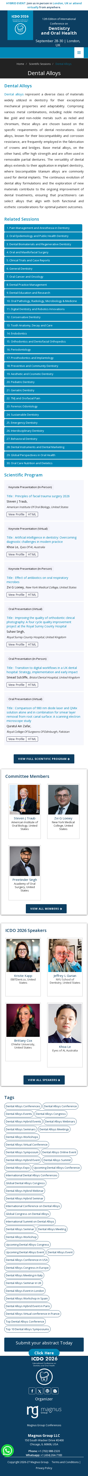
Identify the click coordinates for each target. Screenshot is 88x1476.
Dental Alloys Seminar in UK (23, 1283)
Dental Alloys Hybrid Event (23, 1160)
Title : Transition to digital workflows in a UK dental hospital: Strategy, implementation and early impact (42, 670)
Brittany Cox (23, 1040)
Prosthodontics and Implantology (30, 358)
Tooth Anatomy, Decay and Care (30, 325)
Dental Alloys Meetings (54, 1129)
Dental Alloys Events (19, 1114)
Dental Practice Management (27, 285)
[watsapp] (7, 1450)
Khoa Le (65, 1046)
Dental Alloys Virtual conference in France (33, 1314)
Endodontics (17, 333)
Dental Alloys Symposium (22, 1152)
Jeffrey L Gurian (65, 975)
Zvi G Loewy (63, 818)
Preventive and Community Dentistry (32, 366)
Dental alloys (14, 94)
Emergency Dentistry (22, 423)
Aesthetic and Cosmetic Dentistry (30, 374)
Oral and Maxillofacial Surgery (27, 252)
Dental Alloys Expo (18, 1168)
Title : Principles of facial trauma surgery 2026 (38, 496)
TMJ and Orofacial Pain (23, 398)
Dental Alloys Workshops (22, 1137)
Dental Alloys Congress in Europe (27, 1268)
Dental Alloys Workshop (21, 1237)
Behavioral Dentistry (22, 439)
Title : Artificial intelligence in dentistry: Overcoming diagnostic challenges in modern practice (41, 539)
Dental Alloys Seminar (20, 1229)
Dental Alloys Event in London (25, 1291)
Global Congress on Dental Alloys (27, 1214)
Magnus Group (39, 1462)
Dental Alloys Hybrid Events (23, 1121)
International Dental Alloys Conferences (31, 1175)
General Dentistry (19, 268)
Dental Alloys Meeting (52, 1229)
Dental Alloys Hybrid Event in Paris (28, 1306)
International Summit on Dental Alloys (30, 1221)
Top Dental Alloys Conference (25, 1321)
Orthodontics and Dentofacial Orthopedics (36, 341)
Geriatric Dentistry (20, 390)
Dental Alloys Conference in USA (27, 1260)
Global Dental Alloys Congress (25, 1183)
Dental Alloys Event (60, 1252)
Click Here (44, 1352)
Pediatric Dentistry (21, 382)
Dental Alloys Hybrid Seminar (24, 1198)
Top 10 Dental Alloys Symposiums (27, 1329)
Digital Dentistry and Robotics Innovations (36, 309)
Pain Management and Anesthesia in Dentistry (38, 228)
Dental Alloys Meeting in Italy (24, 1275)
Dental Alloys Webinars (60, 1121)
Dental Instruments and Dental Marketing (35, 447)
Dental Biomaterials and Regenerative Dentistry (39, 244)
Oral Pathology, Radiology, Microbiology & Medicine (42, 301)
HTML (32, 514)
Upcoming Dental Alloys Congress (27, 1244)
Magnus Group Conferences (44, 1425)
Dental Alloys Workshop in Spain (27, 1298)
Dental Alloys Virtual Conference (27, 1144)
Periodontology (19, 349)
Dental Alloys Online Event (59, 1152)
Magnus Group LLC (44, 1435)
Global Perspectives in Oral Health (31, 455)
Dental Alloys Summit (57, 1160)
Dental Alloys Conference (60, 1106)
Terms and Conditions (65, 1462)
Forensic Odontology (22, 406)
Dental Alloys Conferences (23, 1106)
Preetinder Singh (24, 879)
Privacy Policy (44, 1468)
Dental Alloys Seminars (21, 1129)
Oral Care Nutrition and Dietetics (30, 463)
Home (20, 64)
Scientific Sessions (40, 64)
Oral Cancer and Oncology (25, 276)
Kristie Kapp (23, 975)
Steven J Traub (24, 818)
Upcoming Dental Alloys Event (25, 1252)
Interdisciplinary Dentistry (25, 431)
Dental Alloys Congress (51, 1114)
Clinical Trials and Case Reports (28, 260)
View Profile (16, 514)
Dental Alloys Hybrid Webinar (25, 1191)
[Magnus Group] (44, 1412)
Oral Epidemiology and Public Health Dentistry (38, 236)
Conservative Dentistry (24, 317)
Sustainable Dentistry (23, 414)
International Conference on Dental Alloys (33, 1206)
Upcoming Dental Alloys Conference (57, 1168)
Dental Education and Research (28, 293)
